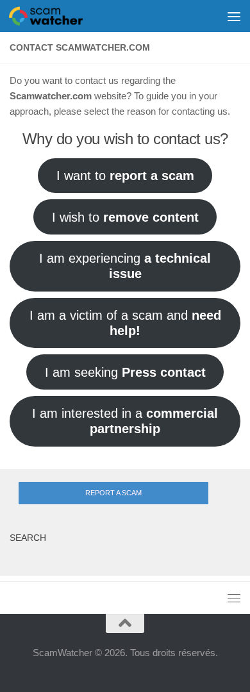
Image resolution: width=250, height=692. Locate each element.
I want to (125, 176)
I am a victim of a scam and (125, 323)
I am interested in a (125, 421)
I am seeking (125, 372)
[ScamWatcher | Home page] (58, 16)
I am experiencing (125, 266)
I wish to (125, 217)
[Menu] (234, 16)
